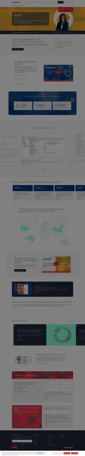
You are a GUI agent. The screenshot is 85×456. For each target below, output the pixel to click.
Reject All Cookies (67, 453)
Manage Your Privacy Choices (57, 453)
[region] (42, 453)
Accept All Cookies (74, 453)
